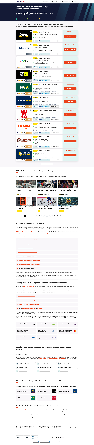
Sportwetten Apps (66, 1)
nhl (18, 194)
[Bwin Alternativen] (47, 391)
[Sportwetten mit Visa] (26, 337)
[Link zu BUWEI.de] (19, 437)
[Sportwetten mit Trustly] (26, 324)
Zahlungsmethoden (55, 1)
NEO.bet (38, 417)
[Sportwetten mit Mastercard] (68, 331)
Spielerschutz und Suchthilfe (53, 427)
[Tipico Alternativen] (47, 398)
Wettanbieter (45, 1)
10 (51, 215)
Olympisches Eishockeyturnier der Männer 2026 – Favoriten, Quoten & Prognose (67, 190)
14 (63, 215)
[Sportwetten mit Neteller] (47, 324)
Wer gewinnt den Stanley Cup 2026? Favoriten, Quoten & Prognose (25, 189)
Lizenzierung (43, 427)
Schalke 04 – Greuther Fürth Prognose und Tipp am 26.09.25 (68, 207)
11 (54, 215)
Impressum (35, 441)
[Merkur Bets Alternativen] (26, 391)
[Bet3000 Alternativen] (68, 391)
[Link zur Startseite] (20, 442)
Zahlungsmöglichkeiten (28, 286)
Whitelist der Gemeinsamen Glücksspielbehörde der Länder (44, 233)
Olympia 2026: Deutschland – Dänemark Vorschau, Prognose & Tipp (47, 189)
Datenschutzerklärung (44, 441)
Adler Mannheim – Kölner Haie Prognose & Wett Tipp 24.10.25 (45, 207)
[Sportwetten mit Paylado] (26, 331)
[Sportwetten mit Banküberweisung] (47, 331)
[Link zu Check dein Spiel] (26, 437)
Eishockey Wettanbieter (59, 358)
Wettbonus (74, 1)
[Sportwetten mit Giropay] (47, 337)
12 (57, 215)
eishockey (40, 194)
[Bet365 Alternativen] (26, 398)
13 (60, 215)
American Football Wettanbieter (45, 358)
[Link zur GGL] (34, 437)
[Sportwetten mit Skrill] (68, 324)
